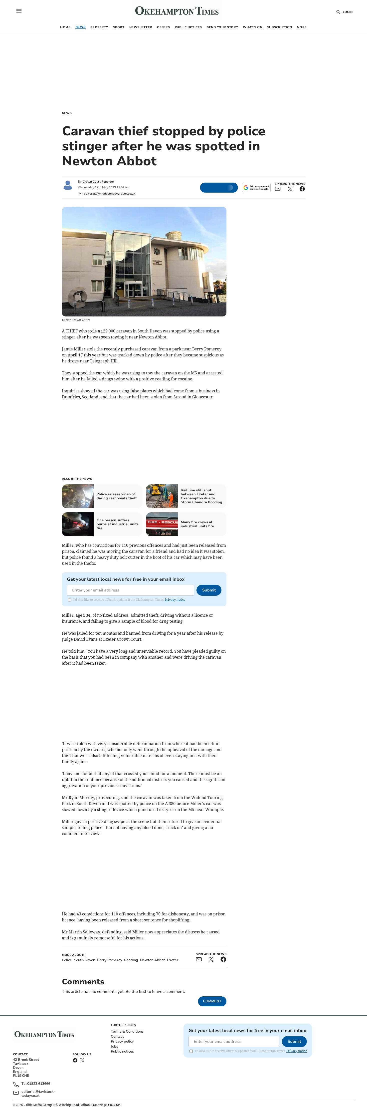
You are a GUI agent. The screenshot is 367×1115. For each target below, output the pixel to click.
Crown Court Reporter (98, 182)
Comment (212, 1001)
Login (348, 12)
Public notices (122, 1051)
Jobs (114, 1046)
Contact (117, 1036)
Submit (209, 590)
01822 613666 (38, 1084)
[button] (19, 11)
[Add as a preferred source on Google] (256, 187)
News (67, 113)
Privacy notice (175, 599)
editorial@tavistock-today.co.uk (38, 1094)
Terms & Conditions (127, 1031)
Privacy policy (122, 1041)
